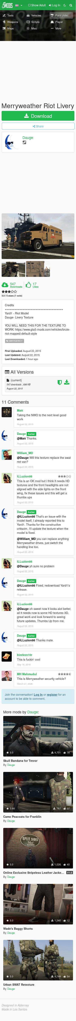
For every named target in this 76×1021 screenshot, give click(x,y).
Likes (35, 287)
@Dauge (23, 458)
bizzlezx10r (24, 655)
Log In (38, 694)
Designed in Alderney (15, 1005)
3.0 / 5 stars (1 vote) (12, 295)
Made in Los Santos (14, 1009)
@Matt (21, 438)
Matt (20, 410)
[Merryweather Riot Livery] (38, 236)
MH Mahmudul (27, 674)
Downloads (16, 287)
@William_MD (26, 539)
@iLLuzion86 (26, 516)
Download (41, 115)
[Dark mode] (65, 5)
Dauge (27, 137)
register (52, 694)
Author (31, 433)
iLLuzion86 (24, 476)
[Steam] (24, 142)
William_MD (25, 453)
